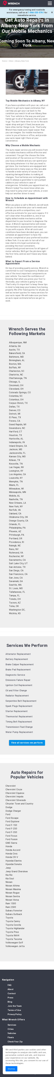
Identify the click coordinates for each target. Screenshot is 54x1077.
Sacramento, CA (17, 560)
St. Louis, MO (16, 588)
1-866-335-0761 (36, 12)
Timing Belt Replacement (19, 721)
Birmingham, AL (17, 360)
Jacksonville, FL (17, 453)
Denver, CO (14, 410)
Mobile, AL (14, 495)
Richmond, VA (16, 552)
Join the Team (15, 1006)
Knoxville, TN (16, 463)
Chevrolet (11, 786)
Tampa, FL (14, 595)
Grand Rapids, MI (17, 424)
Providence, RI (16, 542)
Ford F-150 (11, 825)
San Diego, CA (16, 570)
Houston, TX (15, 435)
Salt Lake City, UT (18, 563)
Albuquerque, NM (18, 342)
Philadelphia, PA (17, 527)
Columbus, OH (16, 399)
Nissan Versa (12, 900)
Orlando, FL (15, 524)
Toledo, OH (15, 599)
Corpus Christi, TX (18, 403)
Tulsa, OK (14, 606)
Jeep (8, 868)
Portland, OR (15, 538)
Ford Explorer (13, 821)
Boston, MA (15, 364)
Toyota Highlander (15, 928)
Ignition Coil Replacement (19, 685)
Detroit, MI (14, 413)
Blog (10, 1002)
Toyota (9, 917)
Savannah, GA (16, 581)
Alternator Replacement (18, 654)
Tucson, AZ (15, 602)
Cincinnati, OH (16, 385)
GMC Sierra (11, 843)
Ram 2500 (11, 907)
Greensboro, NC (17, 428)
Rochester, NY (16, 556)
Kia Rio (9, 875)
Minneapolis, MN (17, 492)
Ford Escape (12, 818)
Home (4, 61)
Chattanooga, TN (18, 378)
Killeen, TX (14, 460)
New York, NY (16, 506)
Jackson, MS (15, 449)
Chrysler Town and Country (19, 803)
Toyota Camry (13, 921)
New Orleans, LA (17, 503)
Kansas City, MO (17, 456)
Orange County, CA (18, 520)
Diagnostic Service (15, 675)
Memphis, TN (16, 481)
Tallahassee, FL (17, 592)
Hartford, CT (15, 431)
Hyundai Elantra (14, 860)
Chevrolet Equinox (15, 793)
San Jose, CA (16, 577)
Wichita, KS (15, 613)
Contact (12, 993)
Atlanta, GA (15, 346)
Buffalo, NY (15, 367)
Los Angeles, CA (17, 474)
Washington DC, (17, 609)
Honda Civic (12, 853)
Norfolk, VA (15, 510)
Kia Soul (10, 878)
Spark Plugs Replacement (19, 706)
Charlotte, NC (16, 374)
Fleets (11, 1037)
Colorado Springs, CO (20, 392)
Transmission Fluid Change (19, 727)
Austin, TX (14, 349)
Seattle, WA (15, 585)
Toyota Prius (12, 932)
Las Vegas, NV (16, 467)
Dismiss (11, 1069)
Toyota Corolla (13, 925)
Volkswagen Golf (14, 942)
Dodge (9, 807)
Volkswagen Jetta (15, 946)
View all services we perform (27, 742)
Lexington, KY (16, 471)
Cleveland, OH (16, 389)
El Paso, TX (15, 417)
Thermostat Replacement (19, 716)
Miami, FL (14, 485)
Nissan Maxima (13, 889)
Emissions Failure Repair (18, 680)
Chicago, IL (14, 381)
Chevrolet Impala (14, 796)
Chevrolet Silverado (16, 800)
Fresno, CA (14, 421)
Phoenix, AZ (15, 531)
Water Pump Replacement (19, 732)
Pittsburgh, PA (16, 535)
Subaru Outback (14, 914)
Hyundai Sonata (14, 864)
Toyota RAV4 (12, 935)
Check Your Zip (15, 1042)
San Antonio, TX (17, 567)
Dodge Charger (13, 811)
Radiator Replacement (17, 695)
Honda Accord (13, 850)
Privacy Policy (14, 1014)
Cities (11, 61)
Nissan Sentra (13, 896)
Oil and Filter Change (16, 690)
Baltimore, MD (16, 357)
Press (10, 998)
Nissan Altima (13, 885)
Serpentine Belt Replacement (21, 701)
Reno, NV (13, 549)
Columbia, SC (15, 396)
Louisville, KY (16, 478)
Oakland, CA (15, 513)
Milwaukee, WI (16, 488)
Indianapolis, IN (17, 442)
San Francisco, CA (18, 574)
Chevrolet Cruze (14, 789)
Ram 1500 (11, 903)
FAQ (9, 985)
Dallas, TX (14, 406)
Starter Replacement (17, 711)
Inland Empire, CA (18, 446)
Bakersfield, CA (17, 353)
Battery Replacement (17, 659)
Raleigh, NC (15, 545)
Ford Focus (11, 836)
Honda (9, 846)
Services (12, 1025)
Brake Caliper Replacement (20, 664)
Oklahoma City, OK (18, 517)
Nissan (9, 882)
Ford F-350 (11, 832)
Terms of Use (14, 1010)
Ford (8, 814)
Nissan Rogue (13, 892)
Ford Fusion (12, 839)
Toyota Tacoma (14, 939)
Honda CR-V (12, 857)
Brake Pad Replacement (18, 669)
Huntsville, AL (16, 438)
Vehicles (12, 1033)
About (11, 989)
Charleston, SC (16, 371)
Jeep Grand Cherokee (17, 871)
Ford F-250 (11, 828)
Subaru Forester (14, 910)
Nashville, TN (16, 499)
